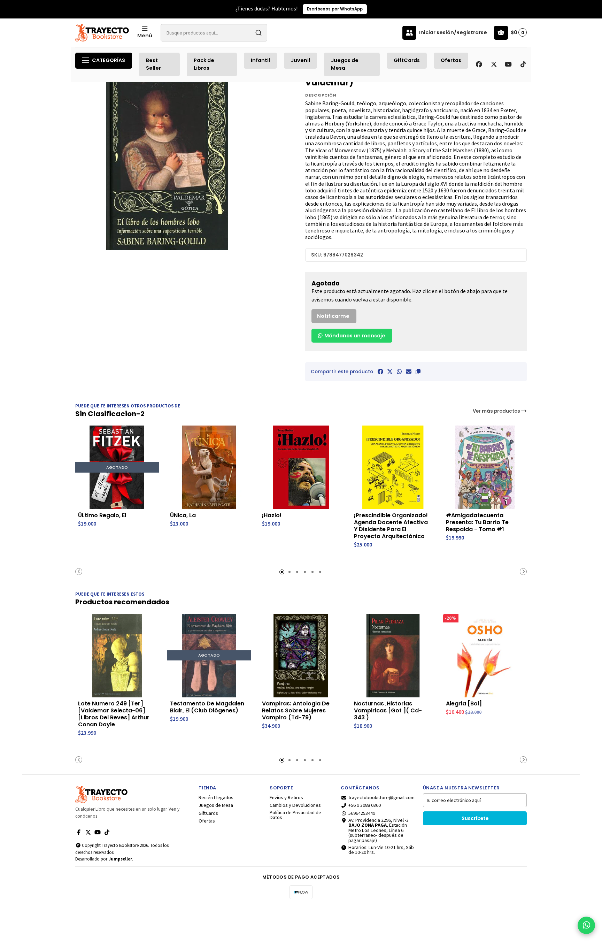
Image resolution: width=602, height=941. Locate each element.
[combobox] (214, 32)
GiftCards (407, 60)
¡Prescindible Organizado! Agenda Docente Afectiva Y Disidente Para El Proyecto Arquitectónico (391, 526)
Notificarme (333, 316)
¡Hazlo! (271, 515)
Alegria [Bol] (464, 703)
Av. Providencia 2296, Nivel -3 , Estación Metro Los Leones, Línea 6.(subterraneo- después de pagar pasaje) (378, 830)
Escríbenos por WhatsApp (335, 9)
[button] (418, 371)
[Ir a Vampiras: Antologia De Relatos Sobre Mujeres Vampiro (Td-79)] (301, 655)
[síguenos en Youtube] (508, 64)
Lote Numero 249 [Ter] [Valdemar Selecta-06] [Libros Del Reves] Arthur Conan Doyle (113, 714)
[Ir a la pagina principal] (102, 32)
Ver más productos (497, 411)
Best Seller (153, 64)
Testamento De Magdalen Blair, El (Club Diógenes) (207, 707)
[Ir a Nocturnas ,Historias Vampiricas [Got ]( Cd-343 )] (393, 655)
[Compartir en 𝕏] (389, 371)
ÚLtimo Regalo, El (102, 515)
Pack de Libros (204, 64)
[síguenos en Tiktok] (523, 64)
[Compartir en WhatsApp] (399, 371)
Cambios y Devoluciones (295, 805)
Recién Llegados (216, 797)
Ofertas (451, 60)
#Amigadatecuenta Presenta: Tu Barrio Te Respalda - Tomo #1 (477, 522)
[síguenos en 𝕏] (493, 64)
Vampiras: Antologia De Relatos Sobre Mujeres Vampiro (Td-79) (296, 710)
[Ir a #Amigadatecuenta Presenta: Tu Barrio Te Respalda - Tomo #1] (485, 467)
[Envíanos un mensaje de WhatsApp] (586, 925)
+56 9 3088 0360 (364, 805)
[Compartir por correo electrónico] (408, 371)
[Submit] (258, 32)
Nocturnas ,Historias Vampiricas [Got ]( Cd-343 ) (388, 710)
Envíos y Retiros (286, 797)
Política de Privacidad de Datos (295, 815)
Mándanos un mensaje (354, 335)
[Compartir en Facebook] (380, 371)
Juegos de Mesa (344, 64)
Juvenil (300, 60)
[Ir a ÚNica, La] (209, 467)
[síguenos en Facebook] (479, 64)
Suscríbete (475, 818)
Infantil (260, 60)
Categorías (108, 60)
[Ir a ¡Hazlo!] (301, 467)
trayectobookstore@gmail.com (381, 797)
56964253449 (361, 813)
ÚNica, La (183, 515)
